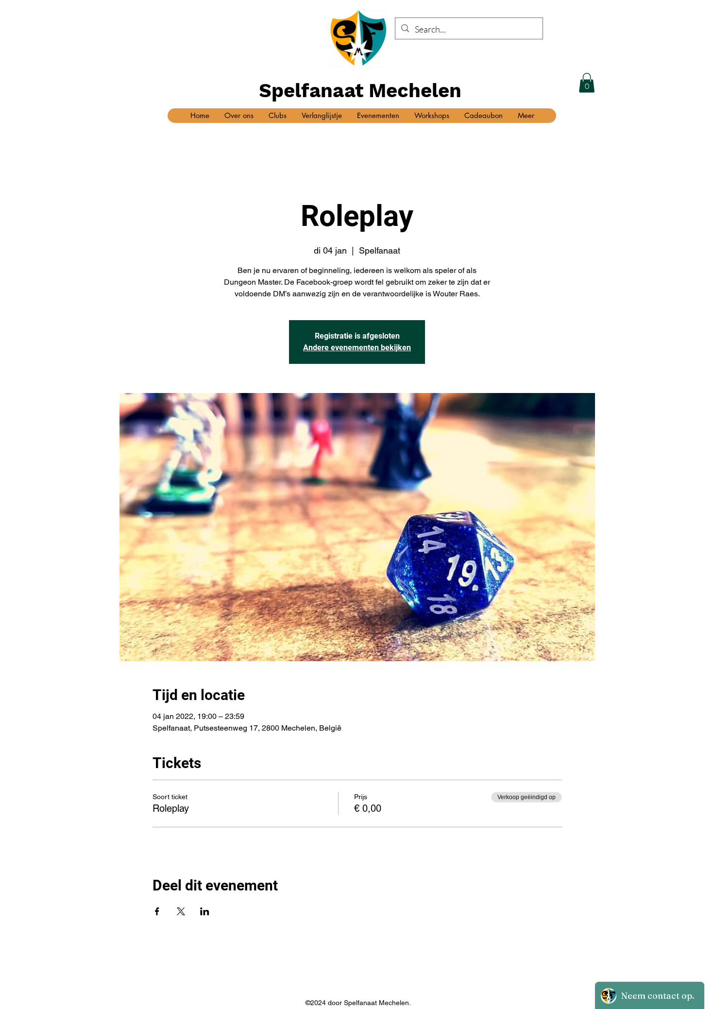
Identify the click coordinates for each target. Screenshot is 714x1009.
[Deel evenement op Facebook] (157, 911)
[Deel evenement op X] (181, 911)
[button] (586, 83)
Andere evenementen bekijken (357, 347)
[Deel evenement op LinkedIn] (204, 911)
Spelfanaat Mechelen (360, 90)
